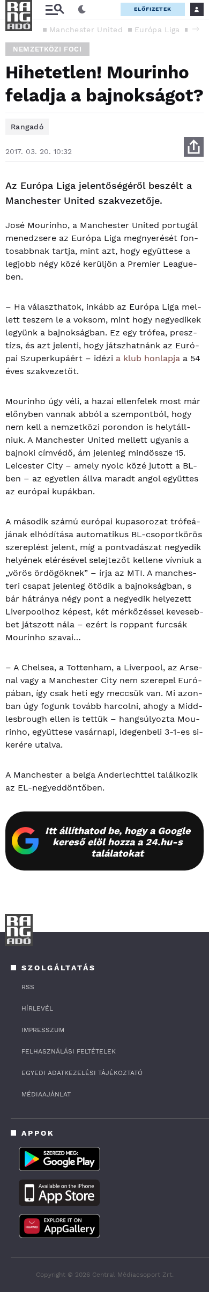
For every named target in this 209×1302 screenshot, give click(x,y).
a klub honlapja (148, 358)
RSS (27, 987)
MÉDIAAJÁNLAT (46, 1094)
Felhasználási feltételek (68, 1051)
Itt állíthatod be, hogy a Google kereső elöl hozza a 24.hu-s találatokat (117, 842)
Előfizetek (152, 9)
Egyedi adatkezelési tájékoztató (82, 1073)
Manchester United (86, 29)
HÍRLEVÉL (37, 1008)
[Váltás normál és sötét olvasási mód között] (82, 9)
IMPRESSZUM (42, 1030)
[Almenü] (54, 9)
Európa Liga (157, 29)
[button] (196, 29)
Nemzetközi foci (47, 49)
